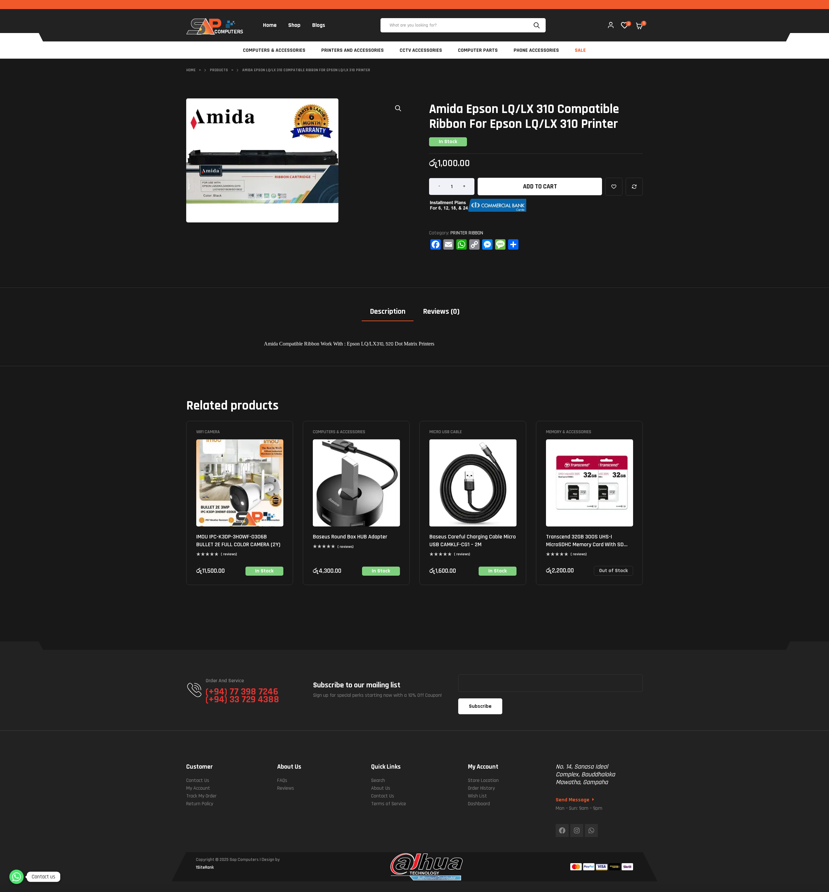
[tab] (388, 314)
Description (387, 311)
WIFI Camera (208, 432)
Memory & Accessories (568, 432)
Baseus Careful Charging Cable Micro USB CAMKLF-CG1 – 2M (472, 540)
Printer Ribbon (466, 233)
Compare (634, 187)
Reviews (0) (441, 311)
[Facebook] (562, 830)
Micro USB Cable (445, 432)
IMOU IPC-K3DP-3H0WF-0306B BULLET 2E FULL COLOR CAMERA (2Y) (238, 540)
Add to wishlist (613, 187)
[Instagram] (576, 830)
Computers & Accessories (339, 432)
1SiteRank (205, 867)
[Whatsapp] (591, 830)
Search (537, 25)
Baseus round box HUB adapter (350, 536)
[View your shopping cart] (639, 25)
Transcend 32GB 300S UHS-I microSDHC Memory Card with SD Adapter (585, 544)
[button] (398, 108)
